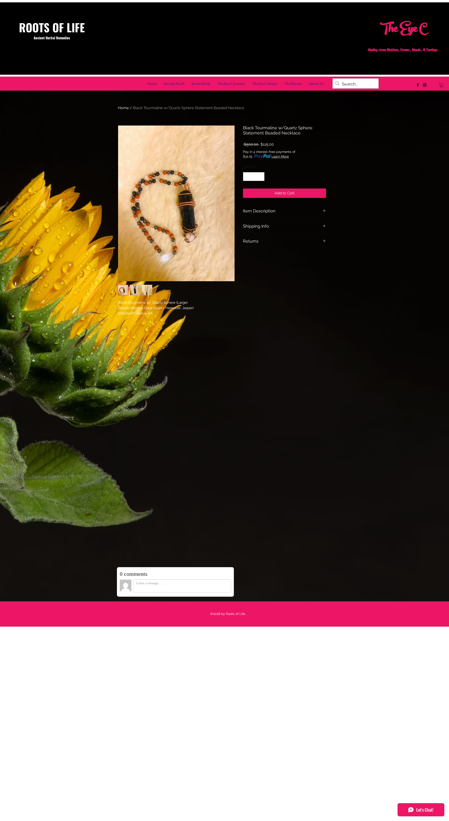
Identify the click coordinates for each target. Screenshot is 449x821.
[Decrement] (247, 176)
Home (123, 108)
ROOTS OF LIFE (52, 27)
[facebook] (417, 85)
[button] (441, 85)
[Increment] (261, 176)
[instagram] (424, 85)
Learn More (280, 156)
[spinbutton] (254, 176)
